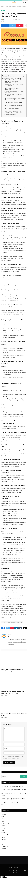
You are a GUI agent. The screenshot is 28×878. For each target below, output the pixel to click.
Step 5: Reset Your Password (13, 88)
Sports (3, 837)
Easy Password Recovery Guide (15, 622)
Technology (4, 839)
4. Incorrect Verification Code (14, 99)
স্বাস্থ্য (3, 851)
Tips (3, 844)
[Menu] (2, 2)
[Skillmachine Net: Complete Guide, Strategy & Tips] (14, 705)
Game (3, 10)
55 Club (10, 61)
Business (4, 814)
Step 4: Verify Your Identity (12, 86)
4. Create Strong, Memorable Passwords (16, 109)
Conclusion (8, 115)
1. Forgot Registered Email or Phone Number (14, 95)
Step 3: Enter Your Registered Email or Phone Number (15, 85)
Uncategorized (5, 846)
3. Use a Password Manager (13, 108)
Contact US (23, 870)
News (3, 830)
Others (3, 832)
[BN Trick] (14, 2)
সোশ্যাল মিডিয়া (4, 848)
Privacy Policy (16, 870)
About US (15, 872)
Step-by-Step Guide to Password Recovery (14, 79)
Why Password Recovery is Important (12, 78)
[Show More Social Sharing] (25, 25)
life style (4, 828)
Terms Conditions (7, 870)
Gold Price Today (5, 823)
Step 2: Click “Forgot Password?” (14, 82)
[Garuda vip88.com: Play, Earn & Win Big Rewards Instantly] (14, 660)
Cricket (3, 816)
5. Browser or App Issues (12, 101)
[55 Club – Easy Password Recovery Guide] (14, 36)
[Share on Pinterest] (19, 25)
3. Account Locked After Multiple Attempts (16, 98)
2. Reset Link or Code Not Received (14, 96)
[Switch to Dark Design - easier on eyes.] (23, 2)
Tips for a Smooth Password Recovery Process (14, 103)
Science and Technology (7, 834)
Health (3, 825)
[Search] (26, 2)
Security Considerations (11, 114)
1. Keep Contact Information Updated (14, 105)
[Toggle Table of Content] (23, 76)
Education (4, 818)
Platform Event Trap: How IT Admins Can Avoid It (13, 786)
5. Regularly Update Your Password (15, 111)
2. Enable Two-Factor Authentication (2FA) (16, 106)
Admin (7, 19)
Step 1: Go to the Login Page (12, 81)
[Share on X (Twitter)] (12, 25)
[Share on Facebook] (5, 25)
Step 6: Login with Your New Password (15, 89)
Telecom (4, 841)
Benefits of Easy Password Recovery (13, 112)
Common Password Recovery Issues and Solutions (14, 92)
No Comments (22, 19)
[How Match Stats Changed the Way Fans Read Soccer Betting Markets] (14, 683)
